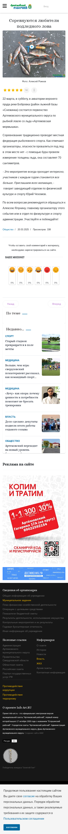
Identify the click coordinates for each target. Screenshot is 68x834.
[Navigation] (5, 6)
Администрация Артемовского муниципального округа (16, 649)
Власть (10, 416)
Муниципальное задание (17, 600)
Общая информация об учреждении (23, 595)
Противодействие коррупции (13, 688)
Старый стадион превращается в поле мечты (19, 345)
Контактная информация (51, 672)
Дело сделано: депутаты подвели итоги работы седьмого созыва (21, 425)
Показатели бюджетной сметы (20, 613)
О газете (41, 645)
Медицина (12, 360)
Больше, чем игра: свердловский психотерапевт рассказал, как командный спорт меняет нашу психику (22, 373)
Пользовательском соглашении (23, 818)
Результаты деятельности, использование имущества (33, 618)
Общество (8, 229)
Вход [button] (46, 6)
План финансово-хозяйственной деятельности (29, 604)
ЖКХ (39, 663)
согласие (29, 796)
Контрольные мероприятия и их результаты (28, 622)
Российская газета (13, 669)
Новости (41, 654)
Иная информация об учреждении (22, 631)
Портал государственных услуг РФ (17, 675)
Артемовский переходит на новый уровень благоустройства (21, 449)
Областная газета (13, 664)
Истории (41, 649)
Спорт (9, 336)
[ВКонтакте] (26, 90)
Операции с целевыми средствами (23, 609)
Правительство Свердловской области (16, 658)
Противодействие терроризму (13, 696)
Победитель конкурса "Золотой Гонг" (19, 768)
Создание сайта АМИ (34, 733)
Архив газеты (44, 668)
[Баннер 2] (34, 519)
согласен (11, 827)
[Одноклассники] (34, 90)
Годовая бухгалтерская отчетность (22, 626)
